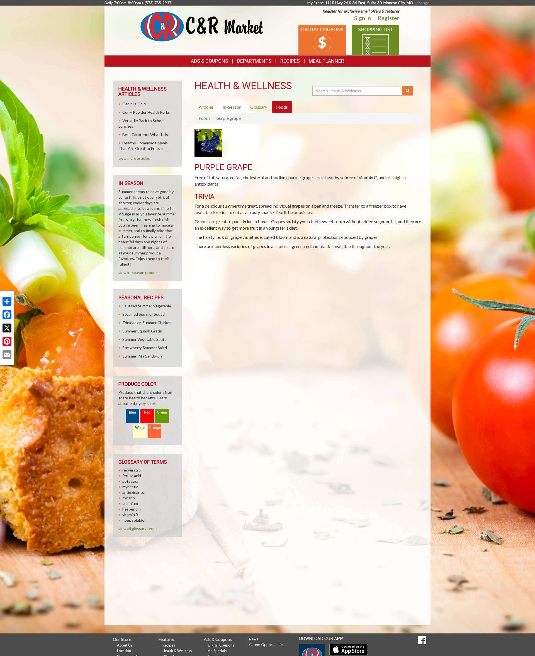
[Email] (7, 354)
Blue (132, 412)
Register (388, 17)
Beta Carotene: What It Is (145, 134)
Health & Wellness (177, 650)
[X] (7, 328)
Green (162, 412)
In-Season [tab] (232, 107)
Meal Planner (326, 61)
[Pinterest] (7, 341)
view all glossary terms (137, 528)
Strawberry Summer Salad (144, 347)
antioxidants (133, 492)
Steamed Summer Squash (144, 314)
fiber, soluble (133, 520)
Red (147, 412)
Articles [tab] (206, 107)
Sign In (362, 17)
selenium (130, 503)
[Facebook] (7, 314)
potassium (131, 481)
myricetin (130, 486)
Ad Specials (217, 650)
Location (124, 650)
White (140, 428)
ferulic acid (131, 475)
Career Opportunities (266, 644)
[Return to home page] (202, 26)
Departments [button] (254, 61)
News (253, 639)
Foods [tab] (282, 107)
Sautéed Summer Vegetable (146, 305)
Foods (204, 118)
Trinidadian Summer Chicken (147, 322)
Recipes (290, 61)
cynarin (128, 497)
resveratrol (132, 470)
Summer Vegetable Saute (144, 339)
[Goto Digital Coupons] (322, 39)
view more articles (134, 158)
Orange (155, 428)
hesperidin (131, 509)
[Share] (7, 301)
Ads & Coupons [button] (209, 61)
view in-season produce (139, 272)
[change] (423, 2)
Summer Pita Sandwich (142, 356)
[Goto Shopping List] (375, 39)
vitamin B (130, 514)
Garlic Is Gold (134, 103)
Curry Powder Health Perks (146, 112)
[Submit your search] (407, 91)
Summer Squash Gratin (142, 331)
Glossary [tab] (258, 107)
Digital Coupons (221, 645)
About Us (124, 645)
